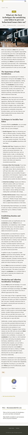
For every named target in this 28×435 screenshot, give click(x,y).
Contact (17, 428)
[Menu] (25, 1)
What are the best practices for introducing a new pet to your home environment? (13, 413)
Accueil (3, 7)
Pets (7, 7)
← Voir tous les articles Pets (8, 396)
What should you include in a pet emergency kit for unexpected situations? (13, 417)
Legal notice (11, 428)
